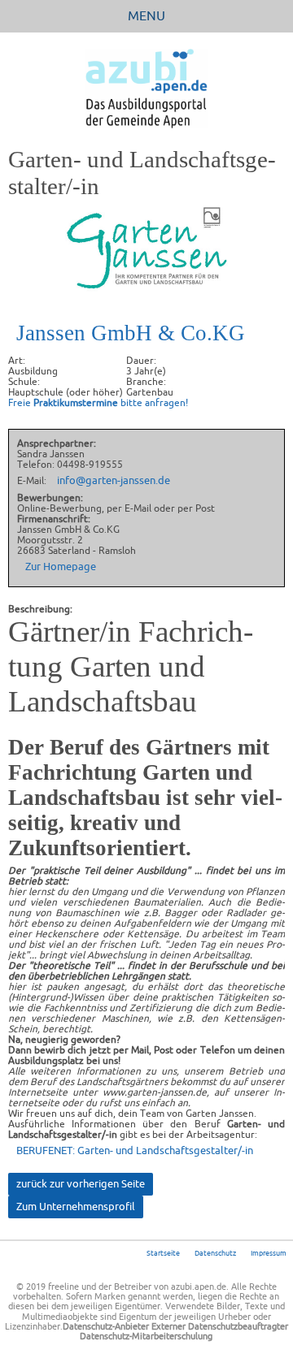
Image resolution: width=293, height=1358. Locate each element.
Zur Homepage (60, 566)
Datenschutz (215, 1253)
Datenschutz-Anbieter (106, 1326)
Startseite (163, 1253)
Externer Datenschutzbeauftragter (219, 1326)
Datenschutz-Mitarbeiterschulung (146, 1336)
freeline (63, 1286)
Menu (146, 15)
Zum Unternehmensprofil (75, 1206)
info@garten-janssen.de (113, 480)
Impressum (268, 1253)
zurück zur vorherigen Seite (80, 1184)
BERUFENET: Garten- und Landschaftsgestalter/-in (134, 1150)
